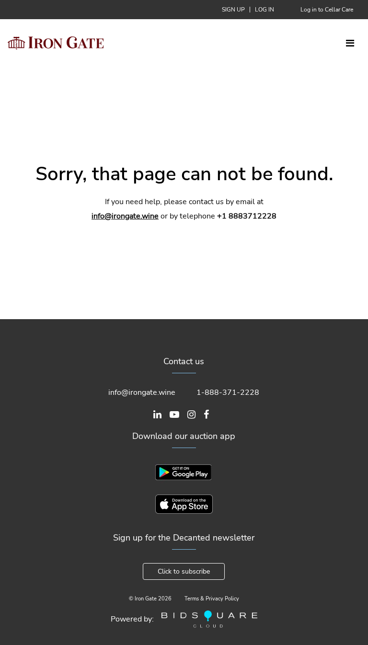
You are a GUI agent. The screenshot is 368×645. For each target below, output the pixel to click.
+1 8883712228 (246, 216)
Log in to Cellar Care (326, 9)
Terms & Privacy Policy (211, 598)
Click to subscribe (184, 571)
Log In (264, 9)
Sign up (233, 9)
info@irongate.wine (125, 216)
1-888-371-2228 (227, 392)
